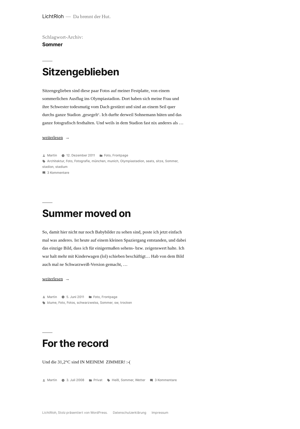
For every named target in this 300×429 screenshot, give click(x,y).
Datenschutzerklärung (129, 413)
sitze (159, 161)
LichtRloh (53, 16)
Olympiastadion (132, 161)
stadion (47, 167)
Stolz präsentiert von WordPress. (83, 413)
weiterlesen (56, 137)
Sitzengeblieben (80, 72)
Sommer (171, 161)
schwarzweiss (87, 303)
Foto (107, 155)
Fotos (71, 303)
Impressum (160, 413)
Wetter (140, 380)
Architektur (55, 161)
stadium (61, 167)
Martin (52, 155)
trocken (126, 303)
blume (52, 303)
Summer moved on (86, 213)
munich (112, 161)
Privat (97, 380)
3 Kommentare (58, 173)
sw (116, 303)
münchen (99, 161)
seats (150, 161)
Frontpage (120, 155)
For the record (75, 343)
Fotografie (82, 161)
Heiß (115, 380)
